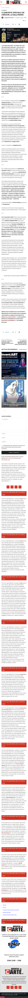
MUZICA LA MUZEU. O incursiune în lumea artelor (14, 404)
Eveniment (7, 7)
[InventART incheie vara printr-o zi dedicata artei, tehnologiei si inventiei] (14, 366)
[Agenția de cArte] (2, 18)
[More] (19, 24)
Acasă (2, 7)
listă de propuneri (10, 797)
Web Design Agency (9, 994)
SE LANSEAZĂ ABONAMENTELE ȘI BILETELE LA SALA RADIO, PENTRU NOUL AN (21, 342)
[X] (20, 487)
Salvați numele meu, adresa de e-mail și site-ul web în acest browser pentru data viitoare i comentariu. (13, 447)
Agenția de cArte (9, 17)
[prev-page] (2, 410)
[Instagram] (12, 487)
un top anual (22, 674)
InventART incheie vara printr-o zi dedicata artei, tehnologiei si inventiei (14, 376)
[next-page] (5, 410)
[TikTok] (16, 487)
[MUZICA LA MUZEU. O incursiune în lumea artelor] (14, 394)
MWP (16, 994)
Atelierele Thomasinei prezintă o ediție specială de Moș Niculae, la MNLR (7, 342)
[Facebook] (8, 487)
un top (20, 498)
